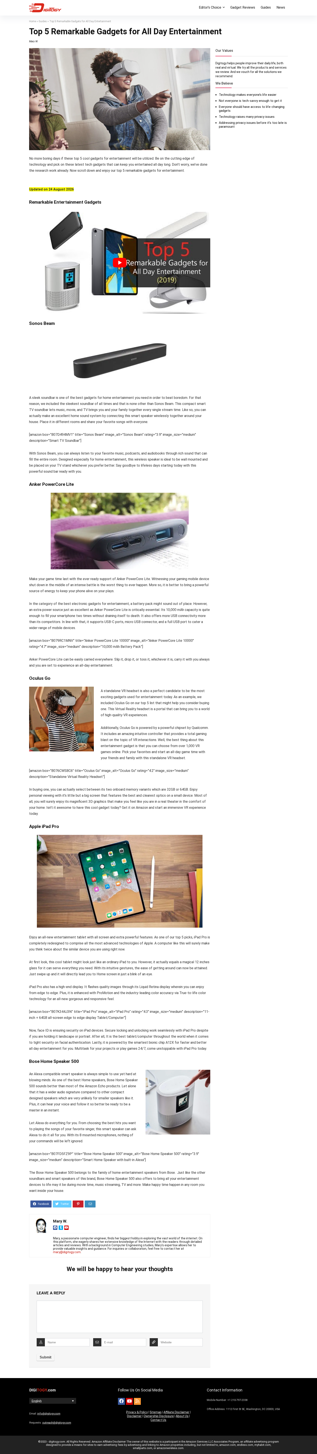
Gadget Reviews (242, 7)
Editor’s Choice (210, 7)
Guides (266, 7)
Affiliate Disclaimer (176, 1412)
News (280, 7)
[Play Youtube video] (119, 263)
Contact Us (158, 1420)
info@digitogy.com (48, 1413)
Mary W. (33, 41)
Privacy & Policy (137, 1412)
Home (32, 21)
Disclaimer (134, 1416)
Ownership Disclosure (159, 1416)
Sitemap (156, 1412)
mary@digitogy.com (67, 1252)
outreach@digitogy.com (56, 1422)
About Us (182, 1416)
